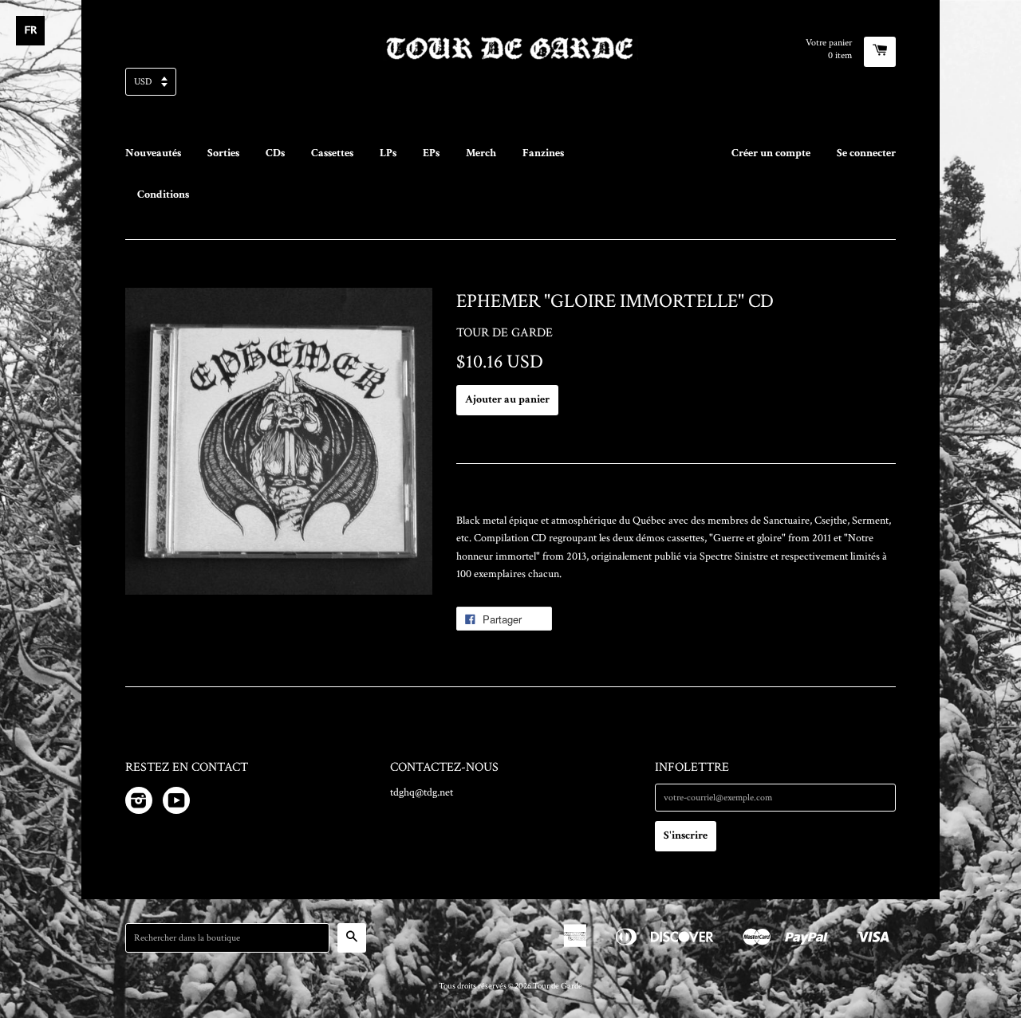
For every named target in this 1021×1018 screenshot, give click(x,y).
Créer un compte (770, 153)
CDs (275, 153)
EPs (431, 153)
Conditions (163, 194)
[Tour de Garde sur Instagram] (138, 803)
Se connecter (866, 153)
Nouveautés (153, 153)
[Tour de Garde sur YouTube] (176, 803)
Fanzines (543, 153)
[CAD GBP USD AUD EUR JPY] (510, 86)
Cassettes (332, 153)
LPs (388, 153)
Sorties (223, 153)
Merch (481, 153)
